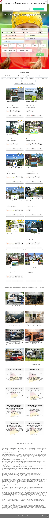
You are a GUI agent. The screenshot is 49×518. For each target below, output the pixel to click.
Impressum (33, 515)
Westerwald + (44, 78)
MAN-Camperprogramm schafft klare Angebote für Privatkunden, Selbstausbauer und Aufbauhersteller (14, 343)
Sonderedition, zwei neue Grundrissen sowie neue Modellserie (14, 325)
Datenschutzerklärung (41, 515)
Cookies (23, 515)
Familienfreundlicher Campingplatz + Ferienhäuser (24, 83)
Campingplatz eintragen (8, 515)
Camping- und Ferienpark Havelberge (34, 156)
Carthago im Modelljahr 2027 (34, 312)
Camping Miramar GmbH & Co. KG (15, 156)
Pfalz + (26, 78)
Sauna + (21, 78)
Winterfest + (37, 78)
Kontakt (20, 115)
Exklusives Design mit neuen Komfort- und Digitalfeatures (14, 362)
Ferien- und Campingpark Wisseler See (34, 255)
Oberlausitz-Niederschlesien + (13, 78)
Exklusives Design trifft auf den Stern (14, 388)
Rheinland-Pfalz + (21, 75)
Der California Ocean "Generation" (14, 349)
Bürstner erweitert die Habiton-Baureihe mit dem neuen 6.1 (34, 330)
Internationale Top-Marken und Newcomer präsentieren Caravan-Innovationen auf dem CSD (34, 363)
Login (16, 515)
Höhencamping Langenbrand (15, 123)
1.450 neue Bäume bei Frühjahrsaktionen (15, 423)
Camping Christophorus (34, 89)
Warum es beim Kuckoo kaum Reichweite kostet (34, 306)
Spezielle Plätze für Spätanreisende (10, 75)
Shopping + (31, 78)
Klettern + (37, 75)
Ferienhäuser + (43, 75)
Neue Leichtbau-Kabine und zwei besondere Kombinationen (14, 406)
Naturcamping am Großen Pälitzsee (34, 222)
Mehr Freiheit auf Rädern (14, 330)
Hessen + (3, 78)
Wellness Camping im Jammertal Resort (34, 189)
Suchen (40, 54)
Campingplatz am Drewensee (15, 90)
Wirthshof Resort (15, 222)
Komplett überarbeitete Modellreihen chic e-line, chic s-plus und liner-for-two (34, 325)
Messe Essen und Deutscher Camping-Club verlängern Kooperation (34, 422)
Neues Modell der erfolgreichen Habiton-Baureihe (34, 343)
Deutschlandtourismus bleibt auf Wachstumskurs (34, 406)
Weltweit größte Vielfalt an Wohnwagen (34, 350)
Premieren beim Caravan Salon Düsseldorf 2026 (15, 294)
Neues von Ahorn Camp (14, 312)
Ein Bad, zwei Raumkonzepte (14, 369)
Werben (28, 515)
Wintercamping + (30, 75)
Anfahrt (14, 115)
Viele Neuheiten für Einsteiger (14, 305)
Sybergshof (34, 122)
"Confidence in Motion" (34, 369)
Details (9, 115)
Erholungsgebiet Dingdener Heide (15, 189)
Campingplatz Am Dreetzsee (15, 255)
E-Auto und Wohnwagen (34, 293)
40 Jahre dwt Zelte (34, 388)
